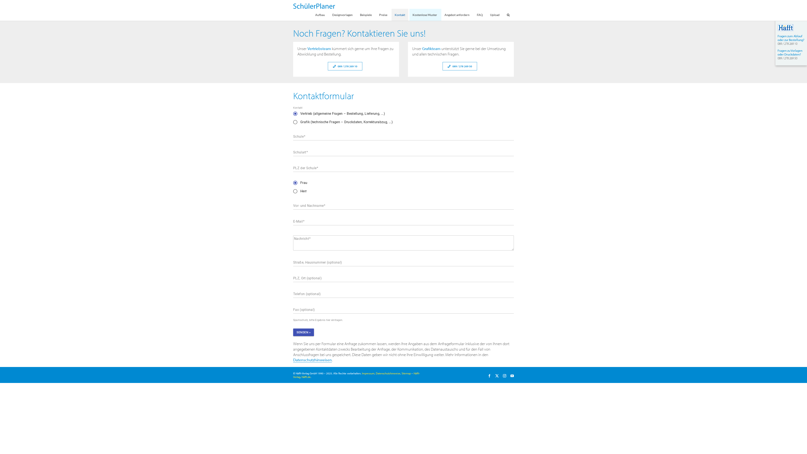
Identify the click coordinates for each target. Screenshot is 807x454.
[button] (508, 15)
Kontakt (298, 107)
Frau (303, 183)
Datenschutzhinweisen (312, 359)
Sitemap (406, 373)
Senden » (304, 332)
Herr (303, 191)
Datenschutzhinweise (388, 373)
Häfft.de (306, 377)
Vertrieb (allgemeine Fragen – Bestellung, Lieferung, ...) (342, 114)
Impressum (368, 373)
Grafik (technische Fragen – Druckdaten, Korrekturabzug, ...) (346, 122)
